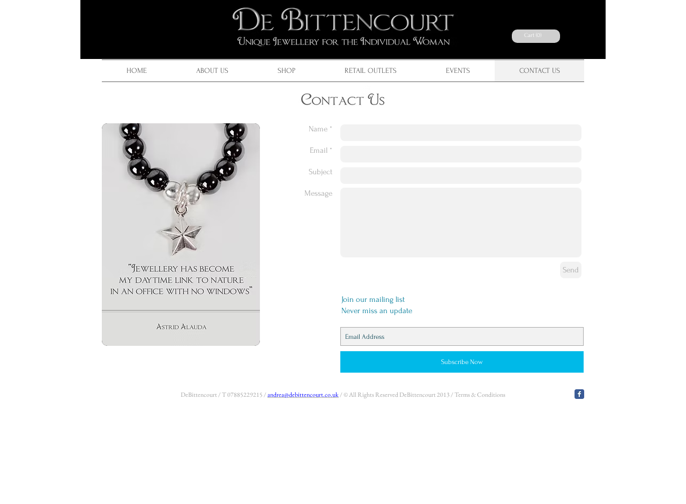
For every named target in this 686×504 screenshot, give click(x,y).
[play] (243, 329)
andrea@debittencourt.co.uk (303, 394)
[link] (534, 35)
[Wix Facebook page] (579, 394)
